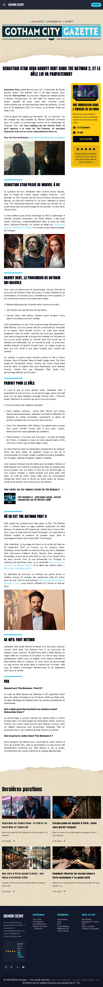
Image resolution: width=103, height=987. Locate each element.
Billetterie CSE (63, 929)
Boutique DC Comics (90, 922)
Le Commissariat (39, 924)
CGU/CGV (76, 980)
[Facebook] (17, 967)
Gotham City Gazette (90, 929)
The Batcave (38, 922)
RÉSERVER (96, 4)
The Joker (37, 919)
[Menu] (4, 5)
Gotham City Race (40, 926)
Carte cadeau (63, 931)
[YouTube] (23, 967)
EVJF (59, 922)
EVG (59, 924)
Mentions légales (88, 980)
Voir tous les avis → (20, 956)
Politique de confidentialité (60, 980)
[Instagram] (6, 967)
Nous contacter (88, 926)
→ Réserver (38, 929)
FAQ (83, 924)
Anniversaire (62, 919)
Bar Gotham (86, 919)
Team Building (63, 926)
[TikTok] (11, 967)
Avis (97, 980)
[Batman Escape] (16, 4)
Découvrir (86, 139)
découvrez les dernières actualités (47, 137)
